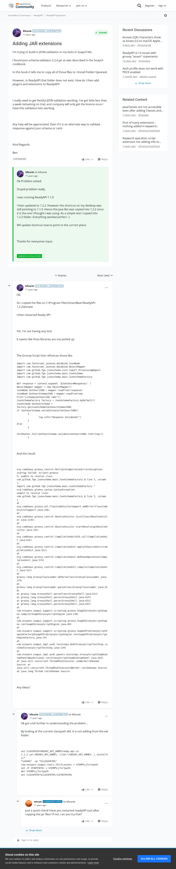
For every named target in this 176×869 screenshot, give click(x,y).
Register (150, 5)
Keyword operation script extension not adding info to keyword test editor (141, 140)
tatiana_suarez (148, 76)
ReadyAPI (38, 15)
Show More (35, 830)
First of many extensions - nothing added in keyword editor (139, 124)
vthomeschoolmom (149, 130)
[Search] (139, 6)
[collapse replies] (9, 286)
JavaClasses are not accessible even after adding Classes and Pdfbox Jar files (142, 108)
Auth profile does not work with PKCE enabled (143, 70)
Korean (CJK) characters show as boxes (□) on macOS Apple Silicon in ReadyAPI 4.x (142, 39)
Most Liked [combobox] (105, 275)
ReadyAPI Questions (56, 15)
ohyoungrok (144, 45)
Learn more (93, 862)
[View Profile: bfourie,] (20, 173)
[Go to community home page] (21, 6)
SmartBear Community (19, 15)
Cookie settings (122, 858)
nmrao (38, 801)
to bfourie (41, 172)
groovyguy (144, 60)
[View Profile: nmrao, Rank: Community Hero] (28, 803)
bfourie (27, 31)
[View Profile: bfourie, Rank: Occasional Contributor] (17, 32)
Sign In (162, 5)
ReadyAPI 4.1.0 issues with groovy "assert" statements (140, 54)
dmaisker (143, 115)
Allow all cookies (154, 858)
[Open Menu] (165, 15)
